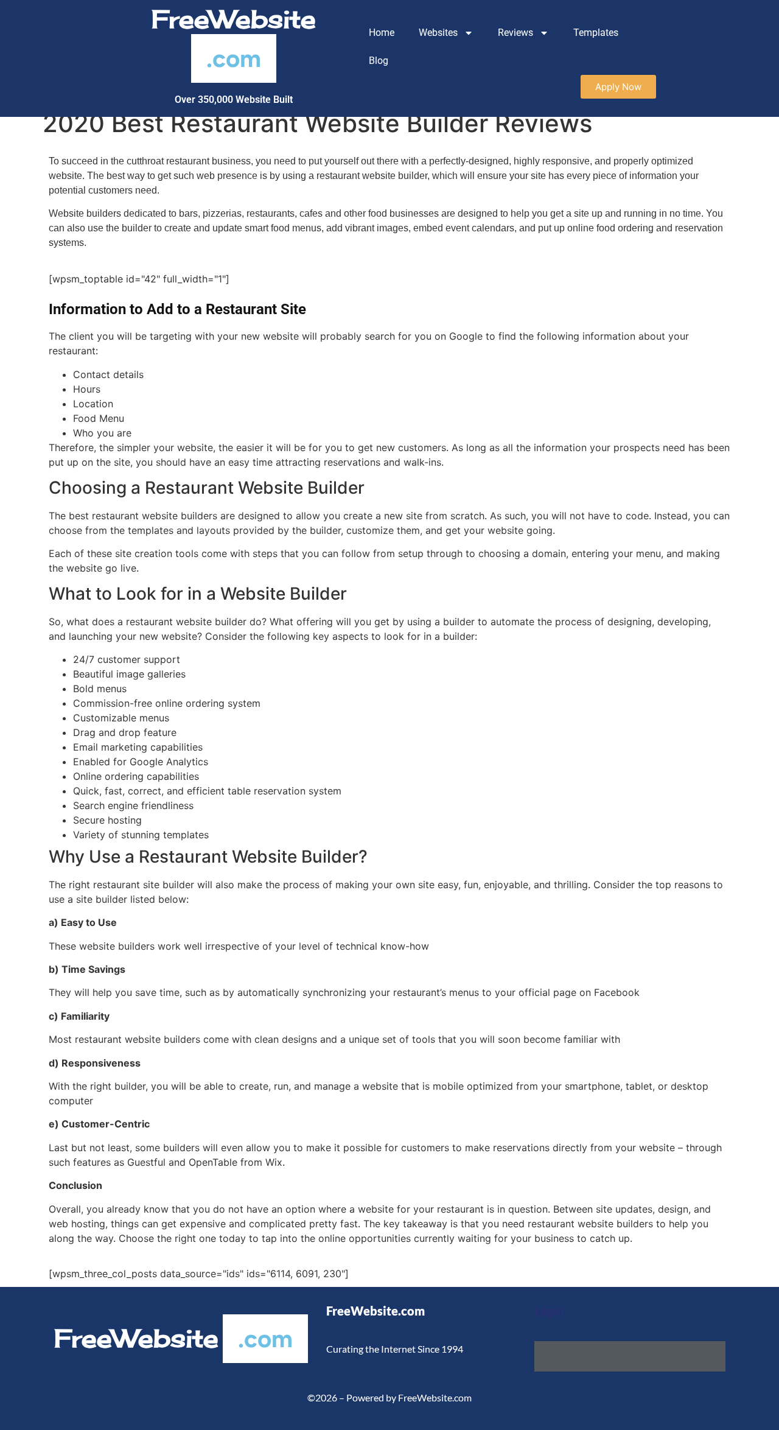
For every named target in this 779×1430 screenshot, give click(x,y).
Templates (595, 32)
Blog (378, 60)
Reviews (515, 32)
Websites (438, 32)
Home (381, 32)
